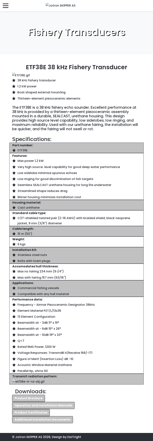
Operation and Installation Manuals (43, 405)
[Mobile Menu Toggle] (5, 5)
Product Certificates (31, 412)
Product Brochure (29, 398)
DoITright (74, 437)
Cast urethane (29, 207)
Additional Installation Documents (43, 419)
